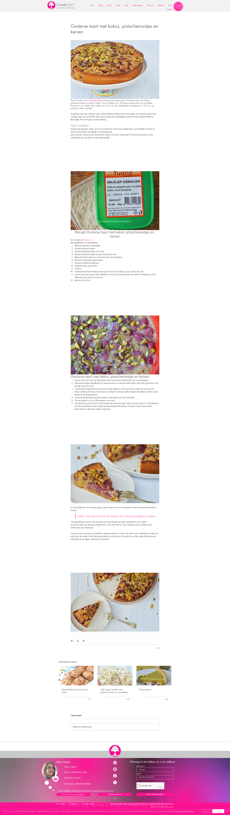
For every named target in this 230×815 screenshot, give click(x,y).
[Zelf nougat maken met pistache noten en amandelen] (115, 675)
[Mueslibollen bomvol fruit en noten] (76, 675)
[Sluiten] (227, 811)
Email (138, 774)
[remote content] (115, 154)
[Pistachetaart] (153, 675)
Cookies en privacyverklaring (184, 811)
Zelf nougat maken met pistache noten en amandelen (114, 691)
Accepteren (218, 811)
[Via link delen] (83, 641)
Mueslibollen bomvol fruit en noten (75, 691)
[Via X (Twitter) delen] (78, 641)
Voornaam (140, 766)
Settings (206, 811)
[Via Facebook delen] (72, 641)
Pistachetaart (145, 690)
